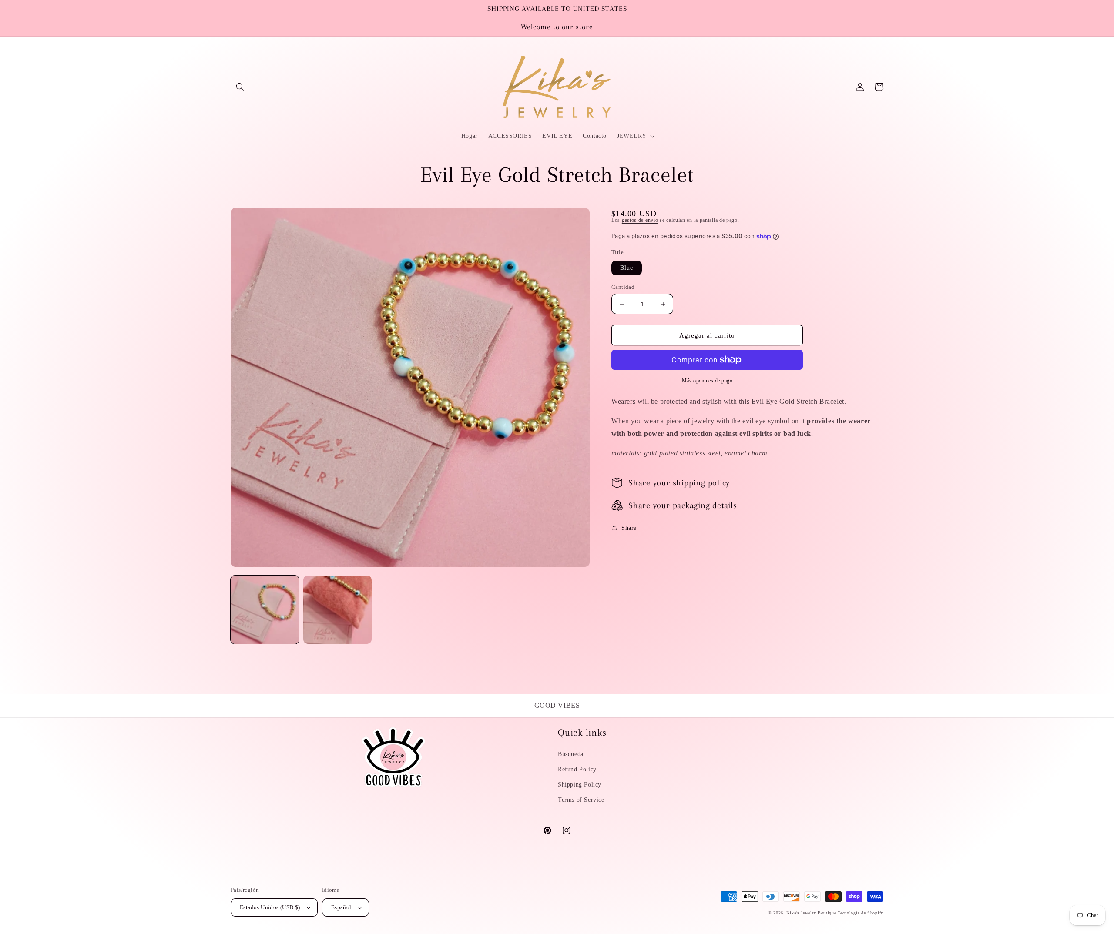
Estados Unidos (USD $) (270, 907)
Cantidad (622, 287)
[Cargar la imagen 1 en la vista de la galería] (265, 610)
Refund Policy (577, 769)
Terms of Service (581, 800)
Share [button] (629, 528)
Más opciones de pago (707, 381)
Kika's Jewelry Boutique (811, 913)
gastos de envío (640, 220)
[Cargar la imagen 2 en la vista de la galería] (337, 610)
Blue (626, 267)
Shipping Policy (579, 784)
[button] (240, 87)
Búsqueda (571, 754)
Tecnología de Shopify (860, 913)
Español (341, 907)
